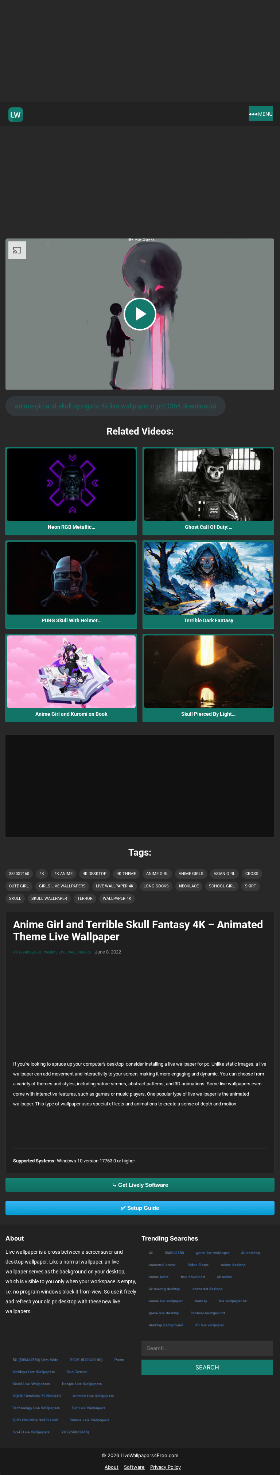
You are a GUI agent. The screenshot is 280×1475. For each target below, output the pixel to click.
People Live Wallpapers (81, 1384)
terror (85, 898)
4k (41, 873)
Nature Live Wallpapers (89, 1420)
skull (15, 898)
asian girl (224, 873)
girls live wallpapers (62, 886)
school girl (222, 886)
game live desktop (163, 1313)
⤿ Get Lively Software (140, 1185)
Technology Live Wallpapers (35, 1408)
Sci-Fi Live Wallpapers (30, 1432)
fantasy (200, 1301)
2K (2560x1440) (75, 1432)
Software (134, 1467)
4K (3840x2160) (27, 952)
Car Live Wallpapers (88, 1408)
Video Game (198, 1264)
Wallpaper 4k (117, 898)
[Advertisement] (140, 51)
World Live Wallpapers (31, 1384)
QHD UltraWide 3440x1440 (35, 1420)
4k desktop (94, 873)
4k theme (126, 873)
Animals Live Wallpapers (93, 1396)
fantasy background (208, 1313)
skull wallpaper (49, 898)
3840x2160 (19, 873)
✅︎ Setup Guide (140, 1208)
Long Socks (156, 886)
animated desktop (207, 1289)
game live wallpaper (212, 1252)
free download (192, 1277)
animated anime (161, 1264)
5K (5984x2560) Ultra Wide (35, 1359)
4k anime (63, 873)
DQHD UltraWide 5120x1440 (36, 1396)
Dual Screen (76, 1371)
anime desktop (233, 1264)
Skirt (250, 886)
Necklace (189, 886)
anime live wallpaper (165, 1301)
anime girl (157, 873)
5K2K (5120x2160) (86, 1359)
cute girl (19, 886)
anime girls (191, 873)
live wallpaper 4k (114, 886)
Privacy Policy (165, 1467)
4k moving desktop (164, 1289)
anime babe (158, 1277)
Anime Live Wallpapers (68, 952)
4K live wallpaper (209, 1325)
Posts (119, 1359)
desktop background (165, 1325)
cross (251, 873)
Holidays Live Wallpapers (33, 1371)
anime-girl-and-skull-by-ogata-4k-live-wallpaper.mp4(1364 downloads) (115, 406)
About (111, 1467)
